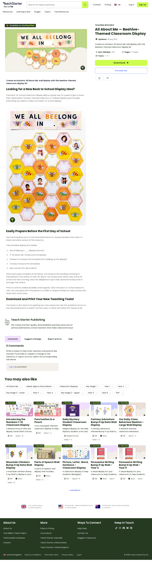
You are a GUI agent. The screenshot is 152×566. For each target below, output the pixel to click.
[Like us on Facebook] (124, 528)
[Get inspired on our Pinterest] (131, 528)
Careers (7, 542)
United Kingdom (13, 555)
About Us (7, 528)
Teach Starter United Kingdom (54, 547)
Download (120, 62)
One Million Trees (14, 533)
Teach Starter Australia (51, 538)
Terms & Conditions (32, 555)
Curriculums (46, 533)
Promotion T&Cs (51, 555)
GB (119, 5)
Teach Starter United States (53, 542)
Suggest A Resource (86, 538)
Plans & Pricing (47, 528)
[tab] (13, 339)
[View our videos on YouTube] (127, 528)
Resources (8, 11)
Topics (47, 11)
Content (97, 4)
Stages (37, 11)
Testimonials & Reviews (14, 538)
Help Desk (82, 528)
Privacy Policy (67, 555)
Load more (75, 490)
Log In (79, 555)
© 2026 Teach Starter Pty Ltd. (136, 555)
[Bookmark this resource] (99, 78)
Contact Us (82, 533)
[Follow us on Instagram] (120, 528)
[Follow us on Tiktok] (116, 528)
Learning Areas (23, 11)
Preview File (121, 70)
